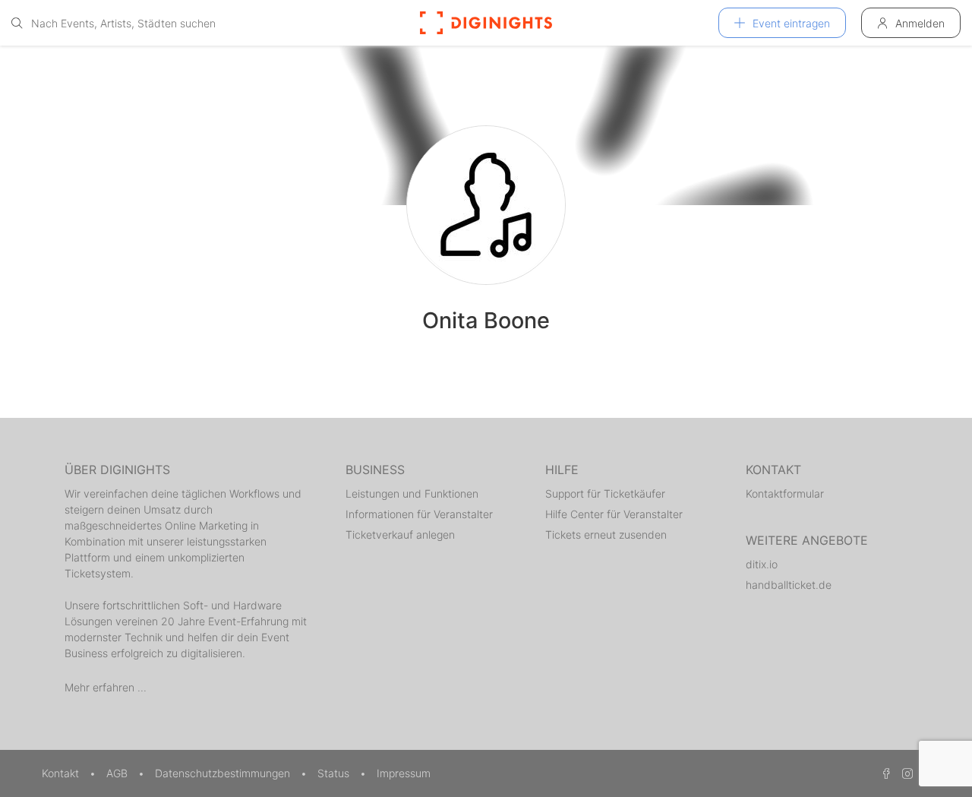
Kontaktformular (785, 493)
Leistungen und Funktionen (412, 493)
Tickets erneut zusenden (606, 534)
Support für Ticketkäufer (605, 493)
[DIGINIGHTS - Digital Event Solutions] (486, 23)
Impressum (404, 773)
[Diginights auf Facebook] (884, 773)
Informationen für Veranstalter (419, 514)
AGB (118, 773)
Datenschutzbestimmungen (224, 773)
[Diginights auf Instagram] (905, 773)
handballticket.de (789, 584)
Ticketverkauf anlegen (400, 534)
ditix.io (762, 564)
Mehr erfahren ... (106, 687)
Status (334, 773)
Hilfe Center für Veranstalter (614, 514)
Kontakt (62, 773)
